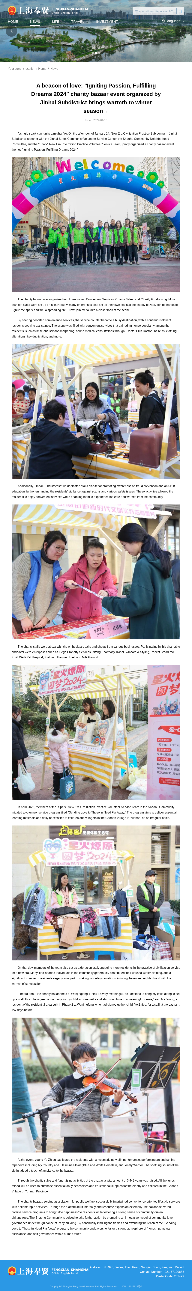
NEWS (35, 21)
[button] (92, 53)
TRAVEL (77, 21)
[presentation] (11, 31)
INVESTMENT (107, 21)
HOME (13, 21)
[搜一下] (180, 10)
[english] (46, 1271)
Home (42, 68)
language (173, 21)
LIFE (55, 21)
